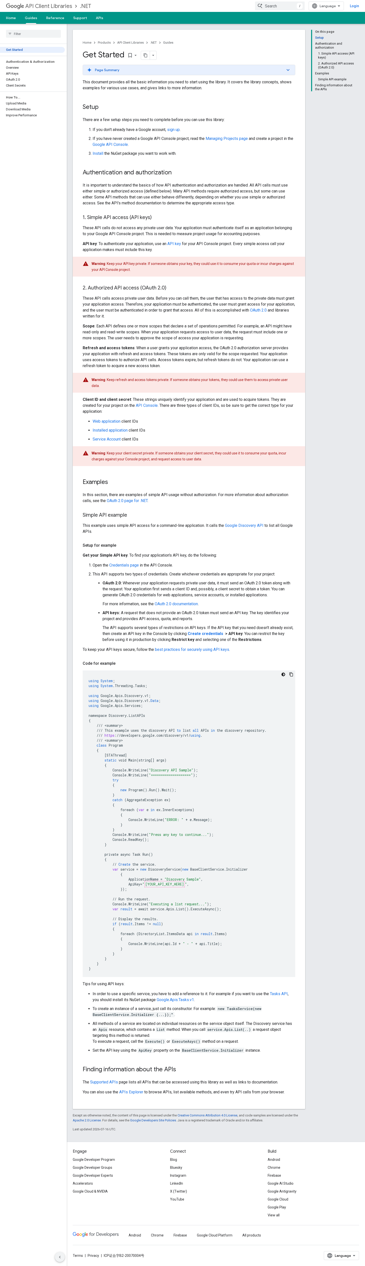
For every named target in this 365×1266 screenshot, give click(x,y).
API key (174, 243)
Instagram (178, 1175)
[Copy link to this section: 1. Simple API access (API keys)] (157, 218)
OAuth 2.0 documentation (176, 603)
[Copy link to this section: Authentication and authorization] (177, 173)
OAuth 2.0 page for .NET (127, 500)
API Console (147, 405)
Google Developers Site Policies (153, 1120)
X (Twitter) (178, 1191)
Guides (31, 18)
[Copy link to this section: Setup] (104, 107)
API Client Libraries (48, 6)
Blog (173, 1160)
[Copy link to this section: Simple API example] (132, 515)
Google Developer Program (94, 1160)
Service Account (107, 439)
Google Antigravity (282, 1191)
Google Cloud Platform (214, 1235)
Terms (78, 1256)
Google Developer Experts (93, 1175)
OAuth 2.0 (258, 310)
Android (274, 1160)
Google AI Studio (280, 1183)
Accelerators (83, 1183)
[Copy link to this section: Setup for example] (121, 545)
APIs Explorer (131, 1092)
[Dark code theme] (283, 674)
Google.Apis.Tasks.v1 (175, 999)
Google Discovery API (244, 525)
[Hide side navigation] (60, 1257)
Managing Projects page (227, 138)
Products (104, 42)
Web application (106, 421)
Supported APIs (104, 1082)
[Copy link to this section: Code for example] (120, 663)
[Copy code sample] (291, 674)
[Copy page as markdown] (145, 55)
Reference (55, 18)
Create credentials (206, 633)
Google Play (277, 1207)
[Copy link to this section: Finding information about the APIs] (181, 1070)
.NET (85, 6)
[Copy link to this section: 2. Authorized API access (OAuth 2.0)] (171, 288)
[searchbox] (33, 34)
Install (98, 153)
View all (274, 1215)
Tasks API (279, 993)
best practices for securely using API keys (192, 649)
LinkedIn (176, 1183)
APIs (99, 18)
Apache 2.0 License (87, 1120)
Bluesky (176, 1168)
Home (11, 18)
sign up (173, 129)
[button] (189, 70)
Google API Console (110, 144)
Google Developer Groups (92, 1168)
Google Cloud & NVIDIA (90, 1191)
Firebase (274, 1175)
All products (251, 1235)
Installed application (110, 430)
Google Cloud (278, 1199)
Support (80, 18)
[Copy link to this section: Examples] (113, 482)
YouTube (177, 1199)
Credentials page (124, 565)
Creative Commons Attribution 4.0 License (207, 1115)
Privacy (93, 1256)
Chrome (274, 1168)
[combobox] (280, 5)
